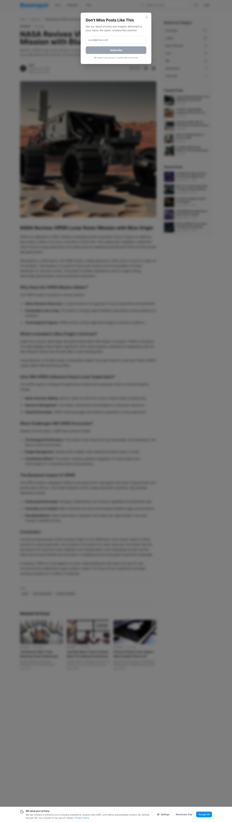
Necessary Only (184, 814)
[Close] (146, 17)
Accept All (204, 814)
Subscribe (116, 50)
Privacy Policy (82, 817)
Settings (165, 814)
